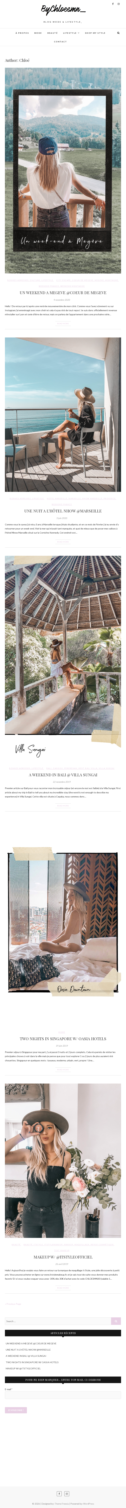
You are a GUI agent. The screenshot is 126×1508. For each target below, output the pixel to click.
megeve (99, 280)
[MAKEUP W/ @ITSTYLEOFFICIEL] (63, 1161)
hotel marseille (57, 498)
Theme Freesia (62, 1503)
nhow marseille (92, 498)
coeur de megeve (82, 280)
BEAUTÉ (52, 33)
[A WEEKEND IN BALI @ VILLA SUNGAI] (63, 659)
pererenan (70, 768)
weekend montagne (72, 286)
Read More (63, 323)
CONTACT (60, 41)
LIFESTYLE (70, 33)
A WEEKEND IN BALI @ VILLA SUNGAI (63, 774)
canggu (58, 768)
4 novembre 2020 (62, 300)
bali (49, 768)
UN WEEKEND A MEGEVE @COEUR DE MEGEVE (63, 292)
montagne (111, 280)
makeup (68, 1244)
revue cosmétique (102, 1244)
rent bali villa (88, 768)
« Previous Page (13, 1303)
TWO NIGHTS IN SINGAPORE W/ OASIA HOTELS (63, 1038)
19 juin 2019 (62, 1045)
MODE (38, 33)
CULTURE (35, 280)
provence (110, 498)
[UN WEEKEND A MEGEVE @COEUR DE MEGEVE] (63, 171)
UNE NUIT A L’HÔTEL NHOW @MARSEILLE (63, 510)
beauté (28, 1244)
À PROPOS (22, 33)
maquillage (81, 1244)
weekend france (49, 286)
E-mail (8, 1389)
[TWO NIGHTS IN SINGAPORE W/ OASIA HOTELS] (63, 922)
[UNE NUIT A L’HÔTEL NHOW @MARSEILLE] (63, 414)
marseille (75, 498)
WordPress (88, 1503)
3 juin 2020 (61, 518)
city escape (63, 280)
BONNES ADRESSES (18, 280)
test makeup (62, 1250)
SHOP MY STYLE (95, 33)
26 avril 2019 (61, 1264)
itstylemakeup (53, 1244)
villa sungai (107, 768)
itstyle (38, 1244)
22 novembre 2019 (62, 782)
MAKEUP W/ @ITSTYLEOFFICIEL (63, 1256)
